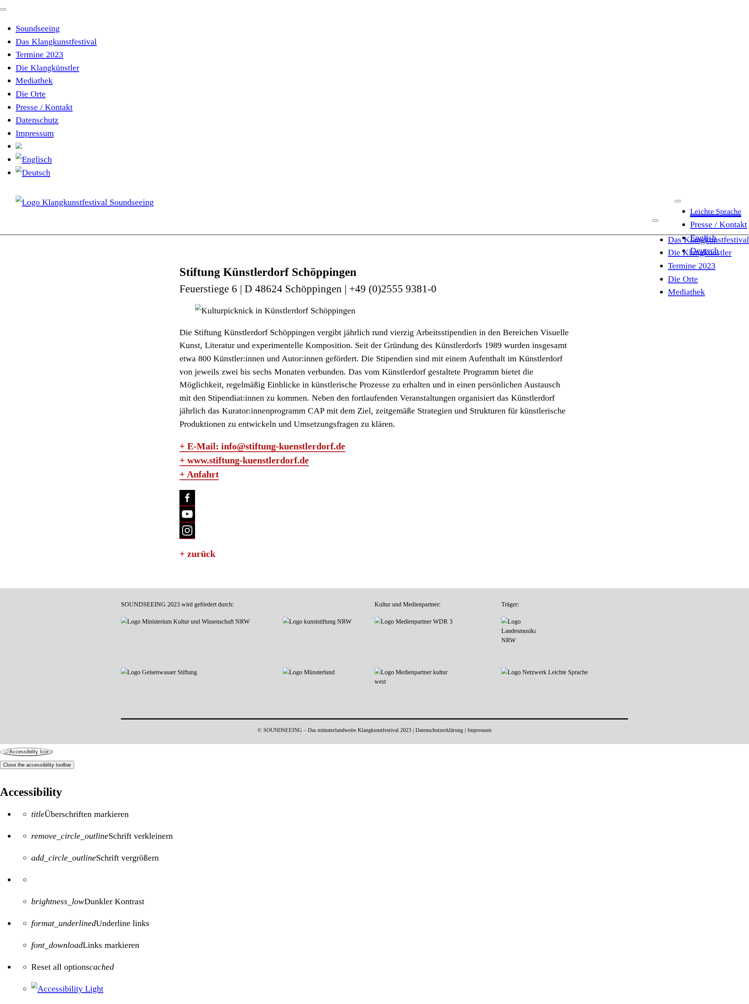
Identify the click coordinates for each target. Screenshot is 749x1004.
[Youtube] (187, 514)
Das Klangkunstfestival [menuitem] (56, 41)
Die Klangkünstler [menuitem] (47, 67)
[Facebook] (187, 498)
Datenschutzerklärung (439, 730)
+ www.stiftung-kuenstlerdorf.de (244, 460)
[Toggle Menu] (677, 201)
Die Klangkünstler (699, 252)
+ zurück (197, 554)
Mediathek (686, 292)
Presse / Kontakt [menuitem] (44, 107)
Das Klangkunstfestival (708, 239)
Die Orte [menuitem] (31, 94)
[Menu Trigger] (3, 9)
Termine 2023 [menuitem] (39, 54)
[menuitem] (19, 146)
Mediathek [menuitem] (34, 80)
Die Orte (683, 279)
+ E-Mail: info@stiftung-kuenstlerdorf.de (262, 446)
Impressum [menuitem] (35, 133)
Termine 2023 (691, 265)
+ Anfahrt (199, 474)
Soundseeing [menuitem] (38, 28)
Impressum (479, 730)
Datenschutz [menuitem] (37, 120)
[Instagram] (187, 531)
